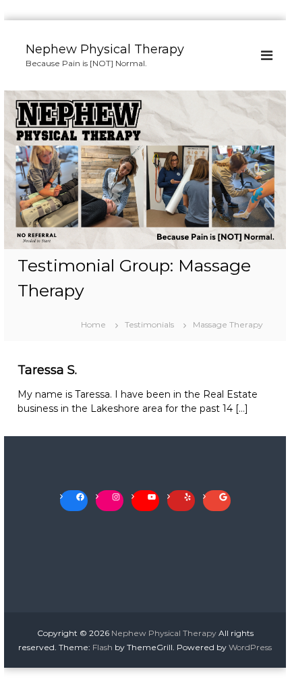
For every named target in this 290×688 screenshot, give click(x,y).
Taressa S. (47, 370)
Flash (102, 647)
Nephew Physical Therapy (105, 49)
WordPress (250, 647)
